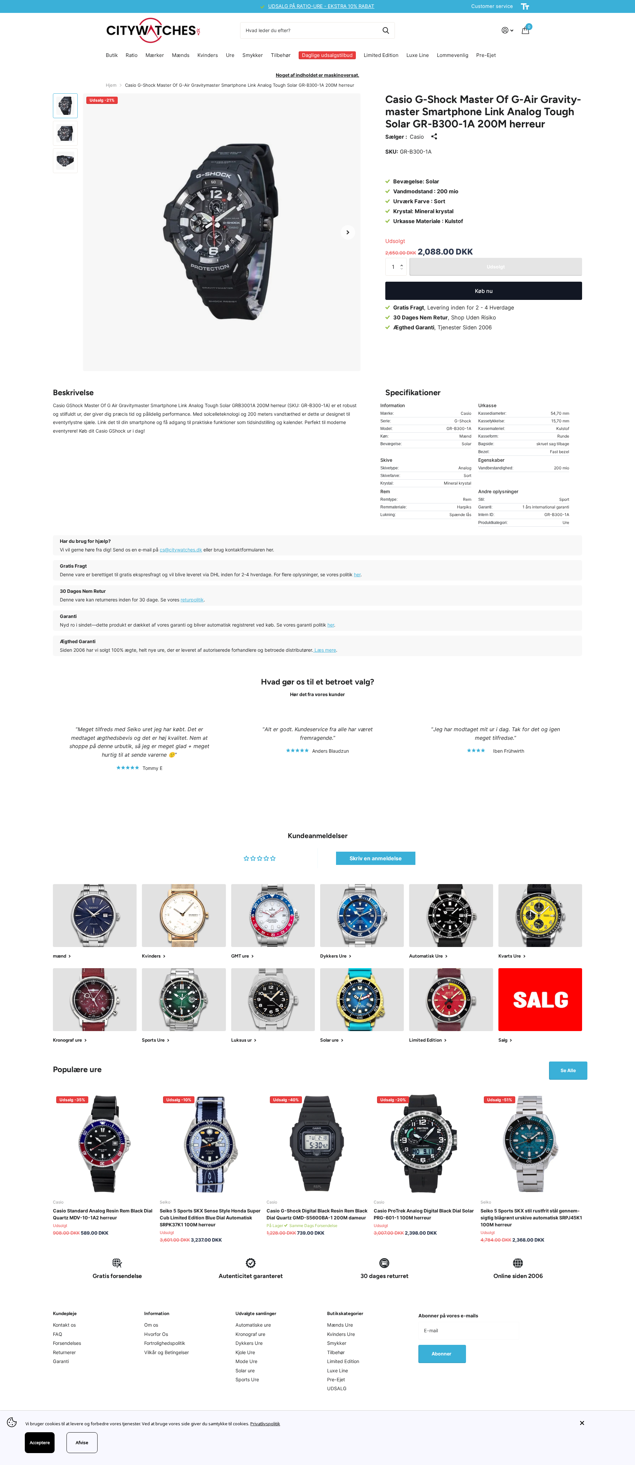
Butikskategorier (345, 1313)
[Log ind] (507, 30)
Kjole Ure (245, 1352)
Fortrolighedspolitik (164, 1343)
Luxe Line (417, 55)
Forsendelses (67, 1343)
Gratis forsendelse (117, 1276)
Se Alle (568, 1070)
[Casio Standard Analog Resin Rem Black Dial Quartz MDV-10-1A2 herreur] (103, 1144)
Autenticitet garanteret (251, 1276)
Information (156, 1313)
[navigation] (65, 105)
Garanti (61, 1361)
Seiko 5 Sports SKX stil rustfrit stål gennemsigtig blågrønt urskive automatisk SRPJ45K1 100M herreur (531, 1217)
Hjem (111, 85)
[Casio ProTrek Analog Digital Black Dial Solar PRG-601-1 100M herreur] (424, 1144)
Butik (112, 55)
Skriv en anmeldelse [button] (376, 858)
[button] (348, 232)
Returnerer (64, 1352)
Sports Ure (247, 1379)
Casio (417, 136)
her (357, 574)
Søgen (386, 30)
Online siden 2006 (518, 1276)
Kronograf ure (250, 1334)
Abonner (442, 1353)
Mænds (181, 55)
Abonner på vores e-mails (448, 1315)
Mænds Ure (340, 1325)
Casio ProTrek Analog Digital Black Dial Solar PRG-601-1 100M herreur (424, 1214)
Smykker (252, 55)
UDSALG (337, 1388)
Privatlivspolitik (265, 1424)
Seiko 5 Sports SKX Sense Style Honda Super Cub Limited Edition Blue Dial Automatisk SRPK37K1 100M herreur (210, 1217)
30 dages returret (384, 1276)
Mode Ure (246, 1361)
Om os (151, 1325)
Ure (230, 55)
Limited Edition (381, 55)
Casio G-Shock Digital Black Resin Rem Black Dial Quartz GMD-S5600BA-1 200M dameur (317, 1214)
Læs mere (324, 650)
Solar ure (245, 1370)
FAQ (57, 1334)
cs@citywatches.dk (181, 549)
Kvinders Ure (341, 1334)
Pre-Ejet (486, 55)
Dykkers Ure (249, 1343)
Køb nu (484, 291)
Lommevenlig (452, 55)
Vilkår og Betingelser (166, 1352)
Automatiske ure (253, 1325)
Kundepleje (65, 1313)
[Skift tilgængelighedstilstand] (525, 7)
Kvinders (207, 55)
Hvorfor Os (156, 1334)
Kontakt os (64, 1325)
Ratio (132, 55)
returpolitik (192, 599)
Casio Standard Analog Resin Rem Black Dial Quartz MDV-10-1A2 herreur (102, 1214)
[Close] (602, 1423)
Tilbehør (281, 55)
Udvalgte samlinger (255, 1313)
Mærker (155, 55)
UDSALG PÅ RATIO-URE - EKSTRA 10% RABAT (167, 6)
